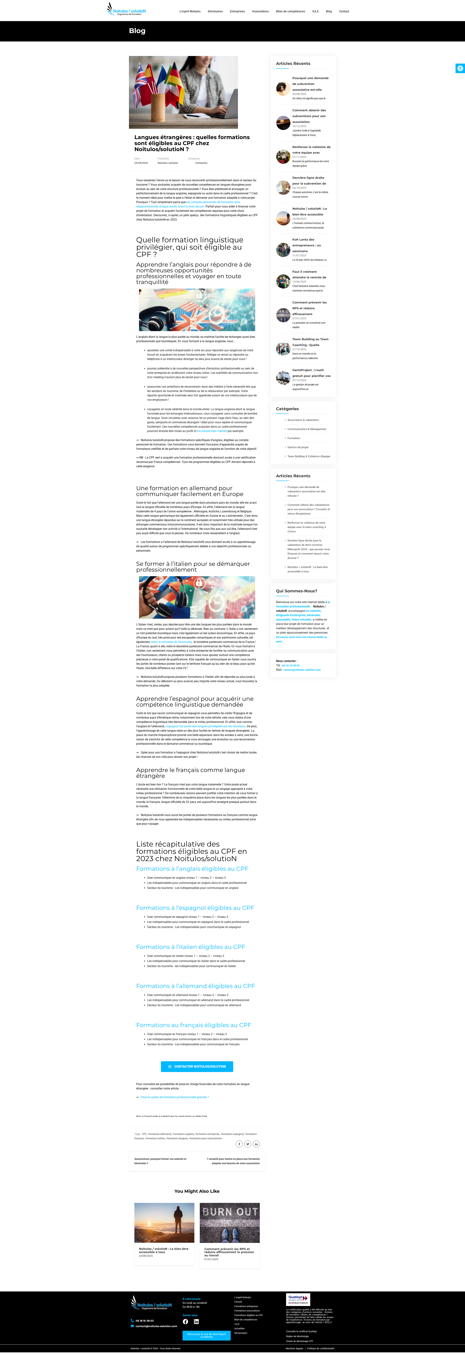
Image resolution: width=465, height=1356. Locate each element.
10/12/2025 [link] (299, 126)
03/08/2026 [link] (299, 94)
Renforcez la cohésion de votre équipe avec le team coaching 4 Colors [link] (307, 527)
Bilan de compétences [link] (290, 11)
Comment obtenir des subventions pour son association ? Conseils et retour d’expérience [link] (309, 509)
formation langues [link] (177, 1138)
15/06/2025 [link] (299, 281)
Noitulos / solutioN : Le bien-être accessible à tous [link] (163, 1250)
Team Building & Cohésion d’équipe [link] (309, 456)
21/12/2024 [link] (299, 349)
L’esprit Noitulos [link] (190, 11)
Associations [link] (260, 11)
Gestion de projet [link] (298, 447)
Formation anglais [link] (183, 1134)
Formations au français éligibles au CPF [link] (193, 1025)
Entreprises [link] (237, 11)
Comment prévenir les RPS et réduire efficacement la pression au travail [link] (229, 1252)
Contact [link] (344, 11)
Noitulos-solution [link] (168, 162)
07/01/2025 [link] (211, 1259)
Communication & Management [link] (307, 429)
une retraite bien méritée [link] (211, 431)
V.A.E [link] (315, 11)
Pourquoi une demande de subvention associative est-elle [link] (310, 83)
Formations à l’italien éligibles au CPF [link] (190, 946)
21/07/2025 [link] (299, 255)
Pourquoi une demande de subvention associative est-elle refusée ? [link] (306, 491)
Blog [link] (329, 11)
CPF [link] (144, 1134)
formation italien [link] (155, 1138)
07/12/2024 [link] (299, 380)
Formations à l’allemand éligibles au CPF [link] (195, 985)
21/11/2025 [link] (299, 156)
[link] (460, 68)
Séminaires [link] (215, 11)
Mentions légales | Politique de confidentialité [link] (310, 1348)
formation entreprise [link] (207, 1134)
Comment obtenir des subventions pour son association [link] (309, 116)
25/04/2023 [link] (141, 162)
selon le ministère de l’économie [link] (171, 642)
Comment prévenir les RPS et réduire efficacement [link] (309, 308)
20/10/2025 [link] (299, 187)
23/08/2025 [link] (146, 1255)
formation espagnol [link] (232, 1134)
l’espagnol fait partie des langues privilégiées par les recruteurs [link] (205, 726)
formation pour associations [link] (205, 1138)
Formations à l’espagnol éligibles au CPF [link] (195, 907)
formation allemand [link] (159, 1134)
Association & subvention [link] (303, 420)
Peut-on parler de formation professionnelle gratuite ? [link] (175, 1097)
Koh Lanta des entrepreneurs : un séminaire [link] (306, 245)
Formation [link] (201, 162)
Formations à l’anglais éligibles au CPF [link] (192, 868)
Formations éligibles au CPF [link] (248, 1315)
